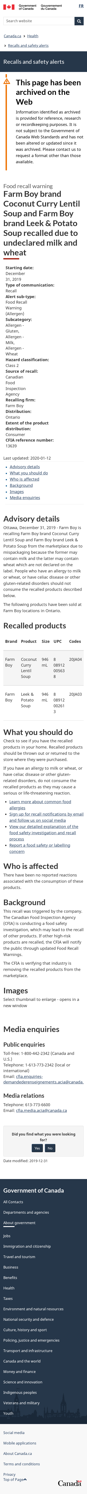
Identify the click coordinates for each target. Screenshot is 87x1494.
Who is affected (24, 479)
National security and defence (28, 1319)
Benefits (10, 1277)
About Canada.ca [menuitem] (17, 1453)
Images (17, 491)
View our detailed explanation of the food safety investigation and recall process (43, 833)
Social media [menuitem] (14, 1432)
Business (10, 1267)
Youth (8, 1413)
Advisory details (25, 466)
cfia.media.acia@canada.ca (41, 1110)
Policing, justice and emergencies (31, 1340)
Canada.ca (12, 36)
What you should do (29, 473)
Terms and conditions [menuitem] (21, 1464)
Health (32, 36)
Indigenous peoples (20, 1392)
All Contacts (13, 1201)
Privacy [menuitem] (9, 1474)
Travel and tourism (19, 1256)
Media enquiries (25, 497)
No (50, 1148)
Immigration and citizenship (27, 1246)
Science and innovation (22, 1382)
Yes (37, 1148)
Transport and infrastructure (27, 1350)
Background (21, 485)
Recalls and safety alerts (28, 45)
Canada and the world (22, 1361)
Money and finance (19, 1371)
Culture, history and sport (25, 1329)
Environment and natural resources (33, 1309)
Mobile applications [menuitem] (19, 1443)
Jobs (6, 1235)
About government (19, 1222)
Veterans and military (21, 1402)
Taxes (8, 1298)
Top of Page (13, 1479)
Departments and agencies (26, 1212)
